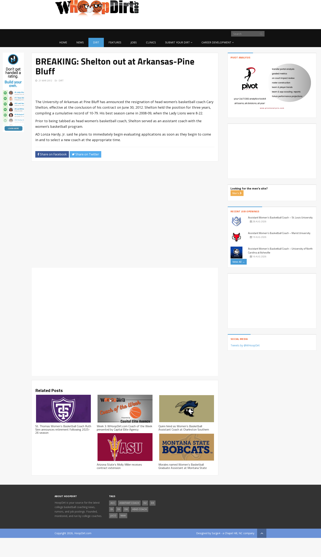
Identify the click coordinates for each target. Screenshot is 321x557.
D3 (152, 503)
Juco (113, 515)
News (80, 42)
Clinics (151, 42)
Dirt (96, 42)
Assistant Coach (129, 503)
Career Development (216, 42)
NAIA (123, 515)
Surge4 (216, 533)
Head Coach (139, 509)
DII (118, 509)
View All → (238, 261)
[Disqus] (124, 216)
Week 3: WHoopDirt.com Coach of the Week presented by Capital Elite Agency (124, 428)
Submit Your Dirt (177, 42)
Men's (236, 193)
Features (114, 42)
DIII (126, 509)
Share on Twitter (87, 154)
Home (63, 42)
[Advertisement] (236, 23)
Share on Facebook (53, 154)
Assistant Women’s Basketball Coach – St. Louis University (280, 217)
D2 (145, 503)
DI (112, 509)
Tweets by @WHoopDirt (245, 345)
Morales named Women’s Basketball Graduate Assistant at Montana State (182, 466)
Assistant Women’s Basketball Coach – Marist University (279, 233)
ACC (113, 503)
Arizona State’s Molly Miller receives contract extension (119, 466)
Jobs (134, 42)
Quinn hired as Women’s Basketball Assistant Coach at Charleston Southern (183, 428)
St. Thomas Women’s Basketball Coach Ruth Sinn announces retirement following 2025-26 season (63, 429)
